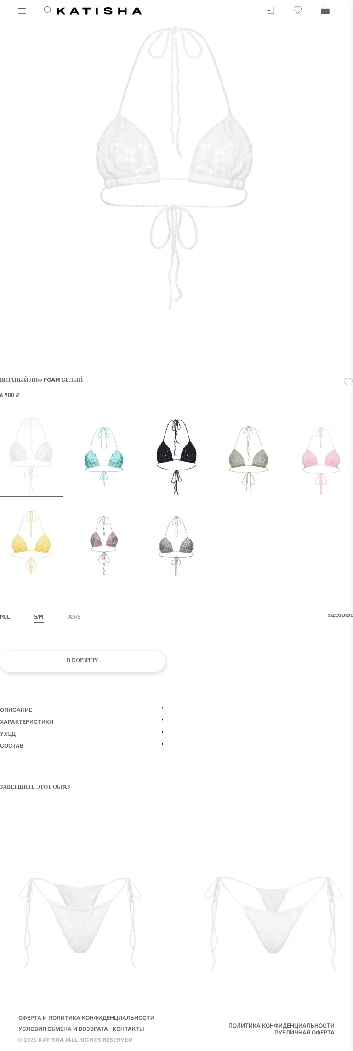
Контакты (128, 1030)
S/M (39, 618)
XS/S (74, 618)
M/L (5, 618)
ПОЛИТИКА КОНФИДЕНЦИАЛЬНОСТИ (281, 1026)
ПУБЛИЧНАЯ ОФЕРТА (304, 1033)
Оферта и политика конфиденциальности (86, 1019)
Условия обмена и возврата (63, 1030)
